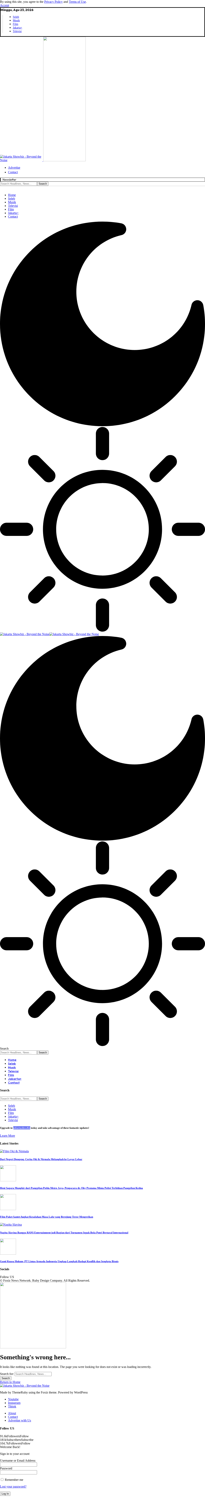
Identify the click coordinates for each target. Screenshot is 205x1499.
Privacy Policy (53, 1)
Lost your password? (13, 1486)
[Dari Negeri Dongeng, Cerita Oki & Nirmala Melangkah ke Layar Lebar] (14, 1151)
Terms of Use (77, 1)
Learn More (7, 1135)
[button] (4, 5)
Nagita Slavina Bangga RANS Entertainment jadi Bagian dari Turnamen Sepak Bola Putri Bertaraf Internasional (64, 1232)
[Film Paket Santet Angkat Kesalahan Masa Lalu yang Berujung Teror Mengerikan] (8, 1209)
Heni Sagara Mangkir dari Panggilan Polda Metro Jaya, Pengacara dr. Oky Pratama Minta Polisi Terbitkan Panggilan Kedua (71, 1187)
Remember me (13, 1479)
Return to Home (10, 1382)
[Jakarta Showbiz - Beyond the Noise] (49, 634)
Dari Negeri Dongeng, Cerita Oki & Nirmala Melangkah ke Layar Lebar (41, 1159)
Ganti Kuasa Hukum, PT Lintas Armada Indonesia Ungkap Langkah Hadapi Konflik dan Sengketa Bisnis (59, 1261)
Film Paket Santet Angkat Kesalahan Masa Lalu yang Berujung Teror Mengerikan (46, 1216)
